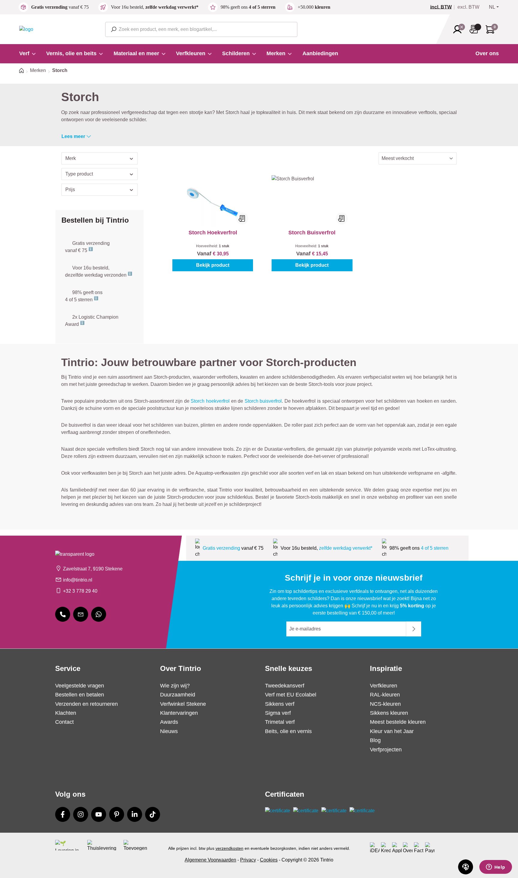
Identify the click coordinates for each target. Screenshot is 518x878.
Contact (64, 722)
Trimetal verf (280, 722)
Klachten (65, 713)
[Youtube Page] (98, 814)
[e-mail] (80, 614)
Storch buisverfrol (263, 401)
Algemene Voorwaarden (210, 859)
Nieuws (169, 731)
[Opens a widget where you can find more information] (495, 867)
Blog (375, 740)
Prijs (70, 189)
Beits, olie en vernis (288, 731)
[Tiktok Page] (152, 814)
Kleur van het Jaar (392, 731)
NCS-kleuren (385, 704)
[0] (443, 7)
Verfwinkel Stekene (183, 704)
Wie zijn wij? (175, 686)
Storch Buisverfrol (311, 233)
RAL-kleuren (385, 695)
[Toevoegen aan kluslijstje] (242, 218)
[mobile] (62, 614)
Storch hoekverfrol (210, 401)
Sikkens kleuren (389, 713)
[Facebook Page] (62, 814)
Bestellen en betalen (79, 695)
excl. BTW (468, 7)
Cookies (269, 859)
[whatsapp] (98, 614)
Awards (169, 722)
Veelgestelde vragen (79, 686)
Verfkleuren (383, 686)
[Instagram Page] (80, 814)
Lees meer (73, 136)
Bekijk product (212, 265)
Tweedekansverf (284, 686)
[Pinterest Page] (116, 814)
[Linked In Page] (134, 814)
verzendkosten (229, 848)
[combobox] (201, 29)
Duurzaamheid (177, 695)
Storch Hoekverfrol (213, 233)
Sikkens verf (279, 704)
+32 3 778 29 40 (80, 591)
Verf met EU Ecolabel (290, 695)
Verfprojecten (386, 750)
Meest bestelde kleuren (398, 722)
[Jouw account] (459, 29)
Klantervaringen (179, 713)
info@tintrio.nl (77, 579)
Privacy (248, 859)
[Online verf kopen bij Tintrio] (26, 29)
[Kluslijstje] (475, 29)
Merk (70, 158)
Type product (79, 173)
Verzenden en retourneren (86, 704)
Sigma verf (278, 713)
